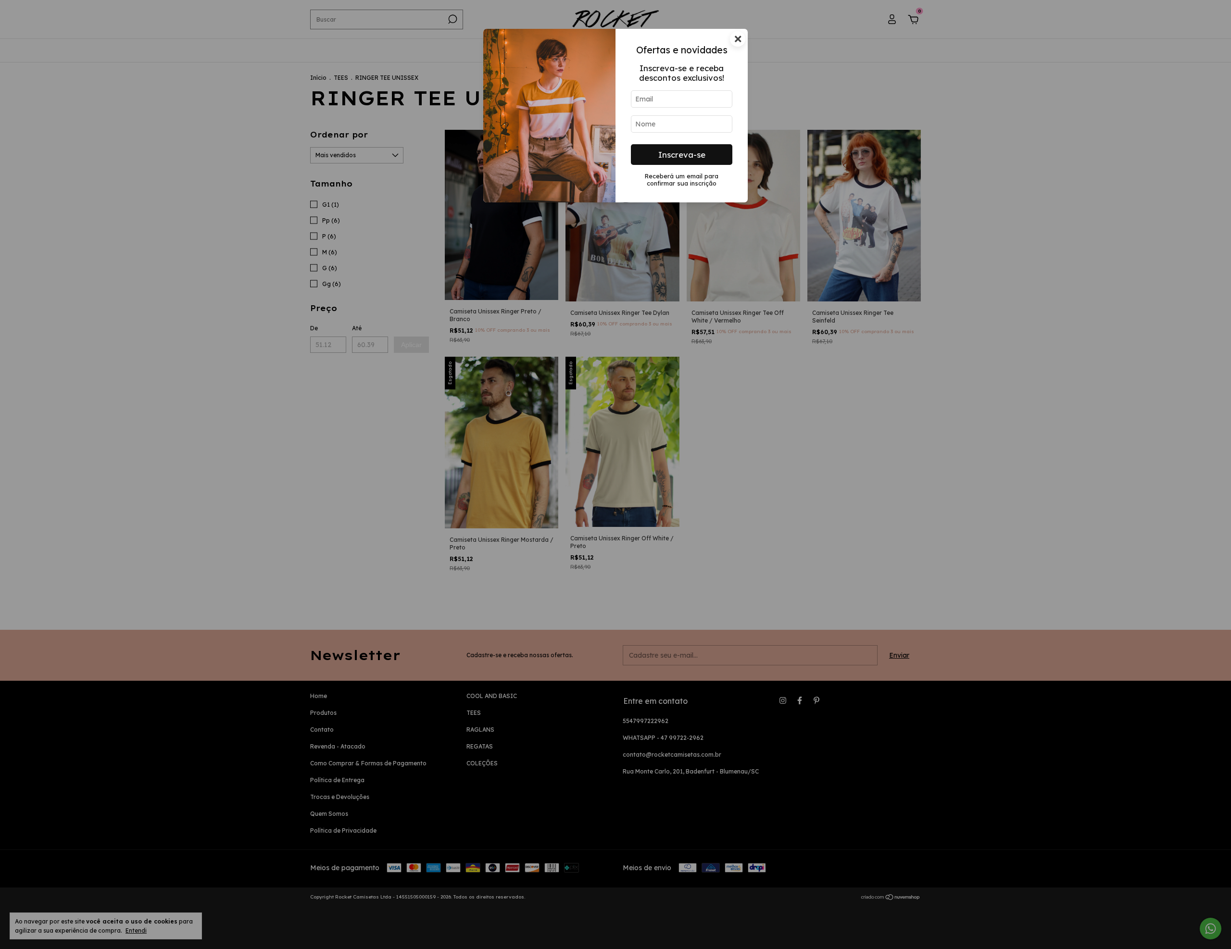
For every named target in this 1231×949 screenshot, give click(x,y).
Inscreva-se (681, 155)
